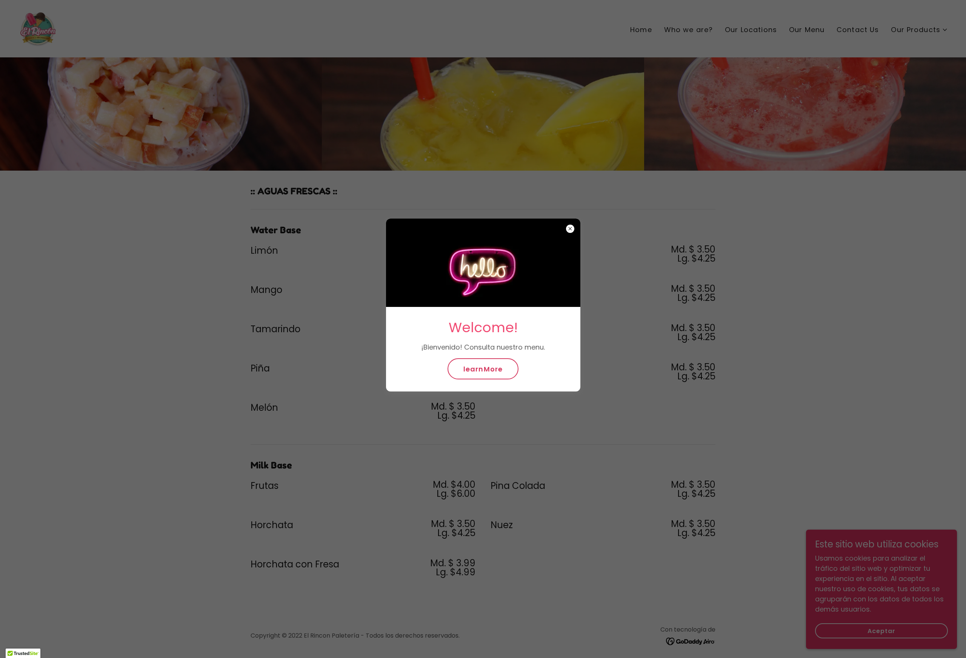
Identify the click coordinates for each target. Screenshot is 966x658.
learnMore (483, 369)
